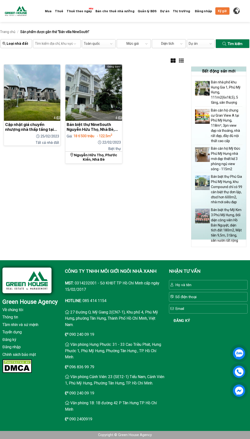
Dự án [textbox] (193, 43)
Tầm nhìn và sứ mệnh (20, 324)
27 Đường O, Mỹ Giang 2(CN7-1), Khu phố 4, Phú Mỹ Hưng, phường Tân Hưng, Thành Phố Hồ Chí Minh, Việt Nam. (111, 318)
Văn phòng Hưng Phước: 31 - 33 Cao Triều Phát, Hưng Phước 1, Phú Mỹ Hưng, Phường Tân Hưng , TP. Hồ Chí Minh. (113, 350)
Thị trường (181, 11)
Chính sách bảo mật (19, 354)
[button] (203, 11)
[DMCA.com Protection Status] (17, 365)
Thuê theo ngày (79, 11)
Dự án (164, 11)
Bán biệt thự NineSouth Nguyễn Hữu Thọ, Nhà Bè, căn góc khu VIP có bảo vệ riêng (91, 127)
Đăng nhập (11, 347)
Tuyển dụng (12, 332)
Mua (48, 11)
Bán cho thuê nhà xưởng (114, 11)
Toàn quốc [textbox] (92, 43)
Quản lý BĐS (147, 11)
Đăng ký (9, 339)
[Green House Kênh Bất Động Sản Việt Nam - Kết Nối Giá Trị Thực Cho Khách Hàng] (16, 11)
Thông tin (10, 317)
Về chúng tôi (12, 309)
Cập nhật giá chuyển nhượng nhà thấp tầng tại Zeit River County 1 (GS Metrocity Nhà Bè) (29, 127)
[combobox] (98, 43)
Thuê (59, 11)
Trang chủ (7, 32)
